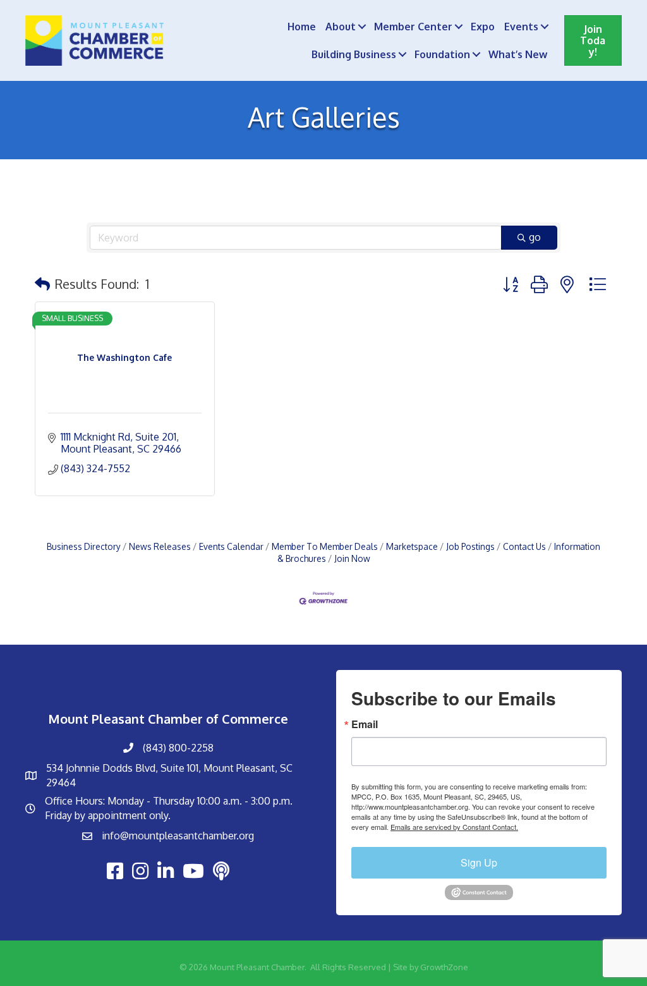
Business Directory (84, 546)
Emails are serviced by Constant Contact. (454, 827)
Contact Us (524, 546)
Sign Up (479, 862)
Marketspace (412, 546)
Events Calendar (231, 546)
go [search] (535, 237)
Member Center (413, 26)
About (340, 26)
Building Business (353, 54)
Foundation (442, 54)
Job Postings (470, 546)
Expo (483, 26)
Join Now (352, 558)
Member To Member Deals (325, 546)
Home (301, 26)
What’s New (517, 54)
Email (364, 724)
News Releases (160, 546)
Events (521, 26)
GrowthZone (444, 967)
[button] (42, 283)
